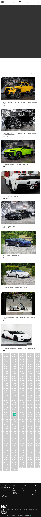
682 (20, 462)
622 (20, 453)
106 (4, 371)
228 (9, 390)
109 (12, 371)
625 (28, 453)
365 (15, 412)
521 (31, 436)
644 (39, 455)
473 (23, 429)
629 (39, 453)
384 (25, 414)
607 (20, 450)
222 (33, 388)
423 (9, 421)
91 (4, 369)
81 (17, 366)
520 (28, 436)
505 (28, 433)
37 (20, 359)
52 (20, 361)
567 (33, 443)
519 (25, 436)
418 (36, 419)
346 (4, 409)
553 (36, 441)
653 (23, 457)
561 (17, 443)
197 (7, 385)
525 (1, 438)
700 (28, 465)
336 (17, 407)
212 (7, 388)
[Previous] (1, 354)
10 (28, 354)
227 (7, 390)
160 (28, 378)
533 (23, 438)
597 (33, 448)
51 (17, 361)
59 (39, 361)
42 (33, 359)
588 (9, 448)
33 (9, 359)
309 (25, 402)
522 (33, 436)
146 (31, 376)
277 (20, 397)
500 (15, 433)
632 (7, 455)
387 (33, 414)
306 (17, 402)
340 (28, 407)
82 (20, 366)
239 (39, 390)
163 (36, 378)
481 (4, 431)
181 (4, 383)
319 (12, 405)
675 (1, 462)
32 (7, 359)
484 (12, 431)
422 (7, 421)
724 (12, 469)
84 (25, 366)
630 (1, 455)
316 (4, 405)
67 (20, 364)
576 (17, 445)
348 (9, 409)
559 (12, 443)
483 (9, 431)
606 (17, 450)
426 (17, 421)
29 (39, 357)
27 (33, 357)
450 (1, 426)
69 (25, 364)
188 (23, 383)
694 (12, 465)
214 (12, 388)
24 (25, 357)
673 (36, 460)
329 (39, 405)
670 (28, 460)
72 (33, 364)
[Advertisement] (20, 32)
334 (12, 407)
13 (36, 354)
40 (28, 359)
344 (39, 407)
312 (33, 402)
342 (33, 407)
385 (28, 414)
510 (1, 436)
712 (20, 467)
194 (39, 383)
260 (15, 395)
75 (1, 366)
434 (39, 421)
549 (25, 441)
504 (25, 433)
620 (15, 453)
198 (9, 385)
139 (12, 376)
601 (4, 450)
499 (12, 433)
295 (28, 400)
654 (25, 457)
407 (7, 419)
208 (36, 385)
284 (39, 397)
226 (4, 390)
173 (23, 381)
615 (1, 453)
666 (17, 460)
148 (36, 376)
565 (28, 443)
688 (36, 462)
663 (9, 460)
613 (36, 450)
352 (20, 409)
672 (33, 460)
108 (9, 371)
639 (25, 455)
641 (31, 455)
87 (33, 366)
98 (23, 369)
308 (23, 402)
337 (20, 407)
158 (23, 378)
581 (31, 445)
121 (4, 373)
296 (31, 400)
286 (4, 400)
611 (31, 450)
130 (28, 373)
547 (20, 441)
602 (7, 450)
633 (9, 455)
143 (23, 376)
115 (28, 371)
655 (28, 457)
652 (20, 457)
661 (4, 460)
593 (23, 448)
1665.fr (32, 515)
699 (25, 465)
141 (17, 376)
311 (31, 402)
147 (33, 376)
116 (31, 371)
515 (15, 436)
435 (1, 424)
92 (7, 369)
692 (7, 465)
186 (17, 383)
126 (17, 373)
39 (25, 359)
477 (33, 429)
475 (28, 429)
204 (25, 385)
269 (39, 395)
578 (23, 445)
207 (33, 385)
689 (39, 462)
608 (23, 450)
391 (4, 417)
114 (25, 371)
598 (36, 448)
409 (12, 419)
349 (12, 409)
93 (9, 369)
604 (12, 450)
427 (20, 421)
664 (12, 460)
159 (25, 378)
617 (7, 453)
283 (36, 397)
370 (28, 412)
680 (15, 462)
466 (4, 429)
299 (39, 400)
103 (36, 369)
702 (33, 465)
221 (31, 388)
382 (20, 414)
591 (17, 448)
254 (39, 393)
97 (20, 369)
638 (23, 455)
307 (20, 402)
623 (23, 453)
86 (31, 366)
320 (15, 405)
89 (39, 366)
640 (28, 455)
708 (9, 467)
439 (12, 424)
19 (12, 357)
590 (15, 448)
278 (23, 397)
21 (17, 357)
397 (20, 417)
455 (15, 426)
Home (13, 490)
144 (25, 376)
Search (6, 64)
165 (1, 381)
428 (23, 421)
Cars (13, 488)
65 (15, 364)
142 (20, 376)
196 (4, 385)
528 (9, 438)
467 (7, 429)
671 (31, 460)
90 (1, 369)
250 (28, 393)
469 (12, 429)
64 (12, 364)
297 (33, 400)
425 (15, 421)
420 (1, 421)
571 (4, 445)
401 (31, 417)
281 (31, 397)
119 (39, 371)
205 (28, 385)
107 (7, 371)
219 (25, 388)
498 (9, 433)
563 (23, 443)
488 (23, 431)
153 (9, 378)
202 (20, 385)
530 (15, 438)
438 (9, 424)
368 (23, 412)
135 (1, 376)
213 (9, 388)
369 (25, 412)
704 (39, 465)
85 (28, 366)
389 (39, 414)
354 (25, 409)
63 (9, 364)
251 (31, 393)
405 (1, 419)
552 (33, 441)
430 (28, 421)
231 (17, 390)
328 (36, 405)
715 (28, 467)
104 (39, 369)
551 (31, 441)
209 (39, 385)
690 (1, 465)
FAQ (2, 495)
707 (7, 467)
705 (1, 467)
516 (17, 436)
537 (33, 438)
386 (31, 414)
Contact (4, 497)
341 (31, 407)
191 (31, 383)
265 (28, 395)
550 (28, 441)
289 (12, 400)
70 (28, 364)
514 (12, 436)
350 (15, 409)
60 (1, 364)
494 (39, 431)
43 (36, 359)
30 (1, 359)
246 (17, 393)
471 (17, 429)
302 (7, 402)
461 (31, 426)
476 (31, 429)
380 (15, 414)
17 (7, 357)
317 (7, 405)
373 (36, 412)
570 (1, 445)
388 (36, 414)
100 (28, 369)
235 (28, 390)
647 (7, 457)
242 (7, 393)
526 (4, 438)
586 (4, 448)
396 (17, 417)
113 (23, 371)
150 (1, 378)
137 (7, 376)
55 (28, 361)
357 (33, 409)
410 (15, 419)
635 (15, 455)
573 (9, 445)
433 (36, 421)
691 (4, 465)
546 (17, 441)
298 (36, 400)
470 (15, 429)
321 (17, 405)
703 (36, 465)
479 (39, 429)
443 (23, 424)
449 (39, 424)
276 (17, 397)
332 (7, 407)
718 (36, 467)
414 (25, 419)
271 (4, 397)
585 (1, 448)
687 (33, 462)
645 (1, 457)
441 (17, 424)
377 (7, 414)
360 (1, 412)
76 (4, 366)
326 (31, 405)
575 (15, 445)
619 (12, 453)
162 (33, 378)
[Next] (17, 469)
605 (15, 450)
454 (12, 426)
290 (15, 400)
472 (20, 429)
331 (4, 407)
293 (23, 400)
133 (36, 373)
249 (25, 393)
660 (1, 460)
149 (39, 376)
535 (28, 438)
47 (7, 361)
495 (1, 433)
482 (7, 431)
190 (28, 383)
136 (4, 376)
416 (31, 419)
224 (39, 388)
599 (39, 448)
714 (25, 467)
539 (39, 438)
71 (31, 364)
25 (28, 357)
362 (7, 412)
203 (23, 385)
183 (9, 383)
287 (7, 400)
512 (7, 436)
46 (4, 361)
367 (20, 412)
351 (17, 409)
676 (4, 462)
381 (17, 414)
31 (4, 359)
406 (4, 419)
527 (7, 438)
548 (23, 441)
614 (39, 450)
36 (17, 359)
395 (15, 417)
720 (1, 469)
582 (33, 445)
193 (36, 383)
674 (39, 460)
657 (33, 457)
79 (12, 366)
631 (4, 455)
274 (12, 397)
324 (25, 405)
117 (33, 371)
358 (36, 409)
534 (25, 438)
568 (36, 443)
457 (20, 426)
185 (15, 383)
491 (31, 431)
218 (23, 388)
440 (15, 424)
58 (36, 361)
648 (9, 457)
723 (9, 469)
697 (20, 465)
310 (28, 402)
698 (23, 465)
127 (20, 373)
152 (7, 378)
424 (12, 421)
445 (28, 424)
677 (7, 462)
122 (7, 373)
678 (9, 462)
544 (12, 441)
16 (4, 357)
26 (31, 357)
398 (23, 417)
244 (12, 393)
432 (33, 421)
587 (7, 448)
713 (23, 467)
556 (4, 443)
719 (39, 467)
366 (17, 412)
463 (36, 426)
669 (25, 460)
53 (23, 361)
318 (9, 405)
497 (7, 433)
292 (20, 400)
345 (1, 409)
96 (17, 369)
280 (28, 397)
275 (15, 397)
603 (9, 450)
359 (39, 409)
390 (1, 417)
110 (15, 371)
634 (12, 455)
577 (20, 445)
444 (25, 424)
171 (17, 381)
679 (12, 462)
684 (25, 462)
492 (33, 431)
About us (4, 490)
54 (25, 361)
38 (23, 359)
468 (9, 429)
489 (25, 431)
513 (9, 436)
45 (1, 361)
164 (39, 378)
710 (15, 467)
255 (1, 395)
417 (33, 419)
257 (7, 395)
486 (17, 431)
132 (33, 373)
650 (15, 457)
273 (9, 397)
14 (39, 354)
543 (9, 441)
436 (4, 424)
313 (36, 402)
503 (23, 433)
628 (36, 453)
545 (15, 441)
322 (20, 405)
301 (4, 402)
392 (7, 417)
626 (31, 453)
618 (9, 453)
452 (7, 426)
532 (20, 438)
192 (33, 383)
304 (12, 402)
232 (20, 390)
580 (28, 445)
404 (39, 417)
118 (36, 371)
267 (33, 395)
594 (25, 448)
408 (9, 419)
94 (12, 369)
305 (15, 402)
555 (1, 443)
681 (17, 462)
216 (17, 388)
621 (17, 453)
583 (36, 445)
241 (4, 393)
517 (20, 436)
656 (31, 457)
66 (17, 364)
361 (4, 412)
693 (9, 465)
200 (15, 385)
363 (9, 412)
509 (39, 433)
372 (33, 412)
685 (28, 462)
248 (23, 393)
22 (20, 357)
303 (9, 402)
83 (23, 366)
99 (25, 369)
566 (31, 443)
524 (39, 436)
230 (15, 390)
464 (39, 426)
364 (12, 412)
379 (12, 414)
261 (17, 395)
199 (12, 385)
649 (12, 457)
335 (15, 407)
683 (23, 462)
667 (20, 460)
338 (23, 407)
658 (36, 457)
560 (15, 443)
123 (9, 373)
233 (23, 390)
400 (28, 417)
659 (39, 457)
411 (17, 419)
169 (12, 381)
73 (36, 364)
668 (23, 460)
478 (36, 429)
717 (33, 467)
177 (33, 381)
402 (33, 417)
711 (17, 467)
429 (25, 421)
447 (33, 424)
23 (23, 357)
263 (23, 395)
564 (25, 443)
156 (17, 378)
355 (28, 409)
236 (31, 390)
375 (1, 414)
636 (17, 455)
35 (15, 359)
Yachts (14, 492)
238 (36, 390)
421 (4, 421)
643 (36, 455)
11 (31, 354)
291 (17, 400)
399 (25, 417)
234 (25, 390)
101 (31, 369)
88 (36, 366)
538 (36, 438)
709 (12, 467)
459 (25, 426)
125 (15, 373)
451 (4, 426)
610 (28, 450)
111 (17, 371)
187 (20, 383)
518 (23, 436)
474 (25, 429)
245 (15, 393)
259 (12, 395)
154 (12, 378)
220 (28, 388)
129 (25, 373)
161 (31, 378)
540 (1, 441)
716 (31, 467)
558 (9, 443)
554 (39, 441)
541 (4, 441)
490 (28, 431)
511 (4, 436)
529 (12, 438)
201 (17, 385)
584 (39, 445)
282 (33, 397)
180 (1, 383)
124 (12, 373)
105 (1, 371)
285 (1, 400)
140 (15, 376)
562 (20, 443)
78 (9, 366)
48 (9, 361)
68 (23, 364)
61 (4, 364)
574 (12, 445)
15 (1, 357)
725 (15, 469)
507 (33, 433)
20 (15, 357)
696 (17, 465)
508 (36, 433)
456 (17, 426)
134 (39, 373)
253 (36, 393)
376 (4, 414)
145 (28, 376)
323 (23, 405)
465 (1, 429)
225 (1, 390)
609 (25, 450)
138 (9, 376)
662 (7, 460)
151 (4, 378)
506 (31, 433)
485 (15, 431)
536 (31, 438)
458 (23, 426)
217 (20, 388)
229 (12, 390)
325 (28, 405)
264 (25, 395)
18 (9, 357)
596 (31, 448)
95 (15, 369)
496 (4, 433)
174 (25, 381)
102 (33, 369)
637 (20, 455)
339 (25, 407)
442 (20, 424)
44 (39, 359)
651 (17, 457)
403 (36, 417)
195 (1, 385)
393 (9, 417)
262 (20, 395)
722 (7, 469)
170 (15, 381)
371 (31, 412)
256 (4, 395)
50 (15, 361)
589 (12, 448)
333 (9, 407)
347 (7, 409)
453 (9, 426)
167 (7, 381)
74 (39, 364)
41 (31, 359)
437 (7, 424)
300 (1, 402)
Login (23, 490)
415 (28, 419)
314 (39, 402)
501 (17, 433)
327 (33, 405)
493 (36, 431)
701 (31, 465)
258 (9, 395)
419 (39, 419)
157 (20, 378)
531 (17, 438)
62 (7, 364)
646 (4, 457)
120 (1, 373)
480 (1, 431)
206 (31, 385)
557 (7, 443)
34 (12, 359)
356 (31, 409)
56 (31, 361)
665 (15, 460)
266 (31, 395)
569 (39, 443)
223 (36, 388)
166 (4, 381)
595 (28, 448)
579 (25, 445)
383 (23, 414)
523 (36, 436)
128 (23, 373)
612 (33, 450)
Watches (14, 493)
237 (33, 390)
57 (33, 361)
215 (15, 388)
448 (36, 424)
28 (36, 357)
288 (9, 400)
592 (20, 448)
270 (1, 397)
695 (15, 465)
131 (31, 373)
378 (9, 414)
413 (23, 419)
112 (20, 371)
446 (31, 424)
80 (15, 366)
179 (39, 381)
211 (4, 388)
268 (36, 395)
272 (7, 397)
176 (31, 381)
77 (7, 366)
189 (25, 383)
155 (15, 378)
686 (31, 462)
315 (1, 405)
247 (20, 393)
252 (33, 393)
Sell (23, 488)
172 (20, 381)
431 (31, 421)
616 (4, 453)
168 (9, 381)
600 (1, 450)
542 (7, 441)
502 (20, 433)
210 (1, 388)
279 (25, 397)
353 (23, 409)
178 (36, 381)
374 (39, 412)
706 (4, 467)
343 (36, 407)
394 (12, 417)
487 (20, 431)
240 (1, 393)
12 (33, 354)
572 (7, 445)
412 (20, 419)
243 (9, 393)
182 (7, 383)
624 (25, 453)
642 (33, 455)
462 (33, 426)
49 (12, 361)
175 (28, 381)
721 (4, 469)
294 (25, 400)
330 (1, 407)
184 (12, 383)
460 (28, 426)
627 (33, 453)
